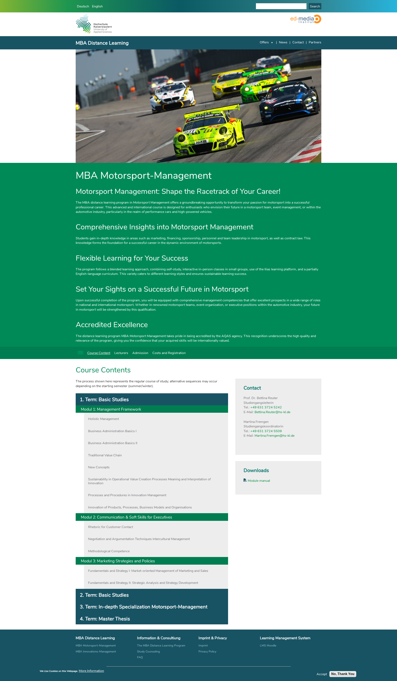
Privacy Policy (207, 651)
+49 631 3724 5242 (266, 407)
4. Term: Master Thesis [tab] (105, 618)
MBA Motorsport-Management (96, 645)
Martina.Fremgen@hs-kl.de (274, 435)
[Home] (94, 24)
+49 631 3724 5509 (266, 431)
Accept (322, 674)
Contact (298, 42)
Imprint (203, 645)
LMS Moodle (268, 645)
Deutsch (83, 6)
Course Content (98, 353)
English (97, 6)
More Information (91, 671)
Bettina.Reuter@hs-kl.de (272, 412)
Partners (315, 42)
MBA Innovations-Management (96, 651)
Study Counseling (148, 651)
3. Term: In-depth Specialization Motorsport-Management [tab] (143, 606)
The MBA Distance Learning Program (161, 645)
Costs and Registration (169, 353)
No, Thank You (342, 674)
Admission (140, 353)
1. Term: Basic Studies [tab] (104, 399)
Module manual (258, 480)
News (283, 42)
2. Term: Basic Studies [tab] (104, 594)
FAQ (140, 657)
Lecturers (121, 353)
